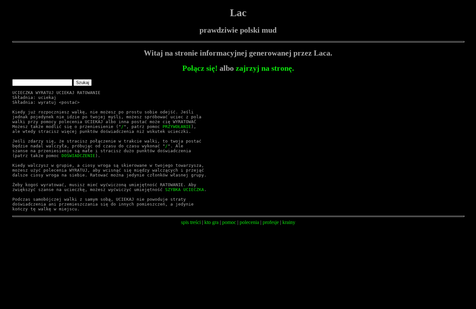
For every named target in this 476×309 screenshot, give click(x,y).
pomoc (229, 222)
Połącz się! (200, 68)
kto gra (211, 222)
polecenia (249, 222)
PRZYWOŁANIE (177, 126)
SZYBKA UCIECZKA (184, 189)
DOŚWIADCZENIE (78, 155)
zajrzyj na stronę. (265, 68)
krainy (288, 222)
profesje (271, 222)
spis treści (191, 222)
